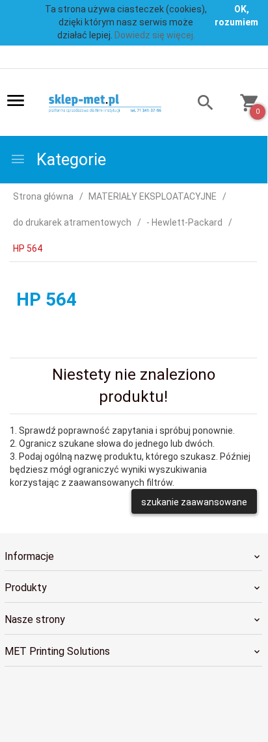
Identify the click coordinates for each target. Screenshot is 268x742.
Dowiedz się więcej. (154, 35)
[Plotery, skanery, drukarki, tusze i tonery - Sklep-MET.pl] (110, 103)
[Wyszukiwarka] (199, 104)
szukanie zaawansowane (194, 502)
